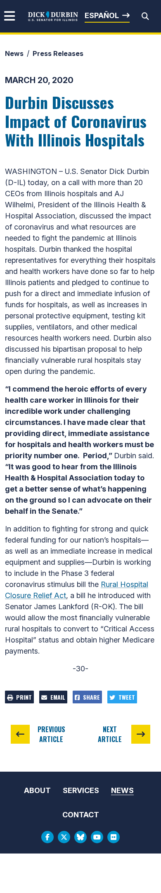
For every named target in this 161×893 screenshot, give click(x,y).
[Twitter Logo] (64, 837)
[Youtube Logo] (97, 837)
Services (81, 790)
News (14, 53)
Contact (80, 814)
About (37, 790)
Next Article (110, 734)
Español (102, 15)
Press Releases (58, 53)
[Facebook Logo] (47, 837)
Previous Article (51, 734)
